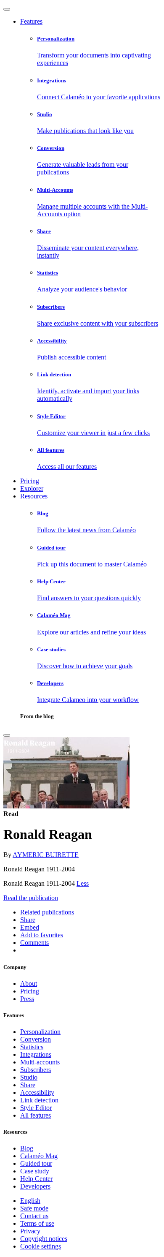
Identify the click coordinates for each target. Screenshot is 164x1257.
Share (27, 1084)
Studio (28, 1077)
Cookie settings (40, 1246)
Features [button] (31, 21)
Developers (35, 1186)
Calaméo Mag (39, 1155)
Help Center (36, 1178)
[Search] (6, 735)
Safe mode (34, 1208)
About (28, 983)
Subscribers (35, 1069)
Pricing (29, 480)
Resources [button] (34, 496)
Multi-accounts (40, 1062)
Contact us (34, 1215)
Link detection (39, 1100)
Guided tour (36, 1163)
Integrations (35, 1054)
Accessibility (37, 1092)
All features (35, 1115)
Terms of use (37, 1223)
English (30, 1200)
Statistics (31, 1046)
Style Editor (36, 1107)
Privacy (30, 1231)
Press (27, 998)
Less (83, 883)
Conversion (35, 1039)
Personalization (40, 1031)
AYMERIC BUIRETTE (46, 854)
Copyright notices (43, 1238)
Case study (34, 1171)
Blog (26, 1148)
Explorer (31, 488)
